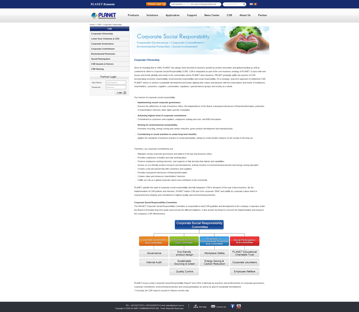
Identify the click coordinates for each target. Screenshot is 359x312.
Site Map (203, 307)
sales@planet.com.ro (175, 305)
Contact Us (221, 307)
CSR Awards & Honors (102, 64)
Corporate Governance (102, 44)
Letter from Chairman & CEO (105, 39)
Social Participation (100, 59)
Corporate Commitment (103, 49)
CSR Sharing (97, 69)
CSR (99, 25)
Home (92, 25)
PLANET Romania (103, 4)
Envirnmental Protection (103, 54)
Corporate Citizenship (112, 25)
